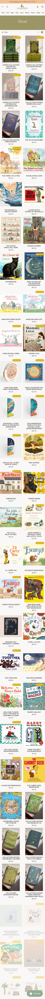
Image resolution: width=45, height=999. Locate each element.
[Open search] (7, 6)
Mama (27, 13)
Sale (43, 13)
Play (17, 13)
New (3, 13)
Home (33, 13)
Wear (12, 13)
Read (38, 13)
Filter (6, 32)
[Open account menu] (37, 6)
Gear (21, 13)
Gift (7, 13)
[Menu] (2, 6)
